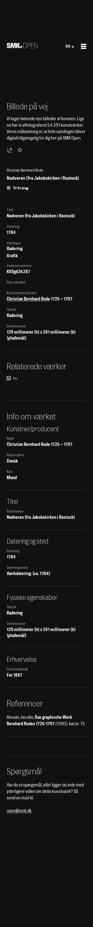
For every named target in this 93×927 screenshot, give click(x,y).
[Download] (11, 150)
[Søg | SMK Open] (22, 46)
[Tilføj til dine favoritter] (21, 150)
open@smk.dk (19, 810)
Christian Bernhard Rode (28, 298)
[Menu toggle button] (83, 46)
